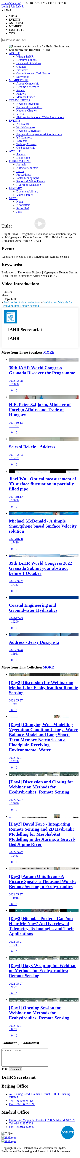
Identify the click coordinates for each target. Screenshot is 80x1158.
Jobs (19, 211)
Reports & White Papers (30, 181)
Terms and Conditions (14, 1154)
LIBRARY (15, 188)
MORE (49, 352)
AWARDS (15, 151)
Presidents (22, 70)
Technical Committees (29, 107)
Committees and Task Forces (33, 73)
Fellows (21, 93)
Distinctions (23, 157)
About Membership (27, 83)
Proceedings (23, 174)
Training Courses (26, 144)
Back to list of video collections (22, 302)
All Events (22, 124)
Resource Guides (26, 59)
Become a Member (27, 86)
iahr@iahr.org (11, 3)
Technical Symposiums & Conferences (39, 134)
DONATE (68, 1132)
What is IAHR (24, 56)
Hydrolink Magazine (28, 184)
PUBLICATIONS (20, 161)
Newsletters (23, 205)
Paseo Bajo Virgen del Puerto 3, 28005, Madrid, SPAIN (42, 1120)
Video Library (24, 194)
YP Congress (24, 137)
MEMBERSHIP (18, 80)
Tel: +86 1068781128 (21, 1100)
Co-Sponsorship (25, 147)
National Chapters (27, 110)
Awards (20, 154)
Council (21, 66)
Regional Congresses (28, 130)
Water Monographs (27, 178)
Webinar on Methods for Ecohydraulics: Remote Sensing (36, 304)
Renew (20, 90)
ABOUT (14, 53)
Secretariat (22, 76)
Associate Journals (27, 167)
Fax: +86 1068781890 (22, 1104)
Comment (15, 1069)
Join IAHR (17, 6)
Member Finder (25, 97)
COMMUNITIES (19, 100)
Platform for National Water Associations (40, 117)
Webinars (21, 140)
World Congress (25, 127)
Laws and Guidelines (28, 63)
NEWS (13, 198)
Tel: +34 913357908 (21, 1123)
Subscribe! (22, 208)
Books (20, 171)
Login (5, 6)
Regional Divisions (27, 103)
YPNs (20, 113)
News (19, 201)
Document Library (27, 191)
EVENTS (15, 120)
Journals (21, 164)
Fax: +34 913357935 (21, 1126)
